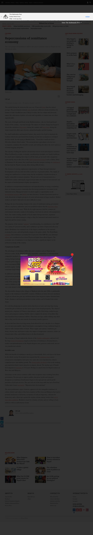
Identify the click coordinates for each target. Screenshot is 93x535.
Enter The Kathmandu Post (71, 22)
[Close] (1, 16)
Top (89, 521)
